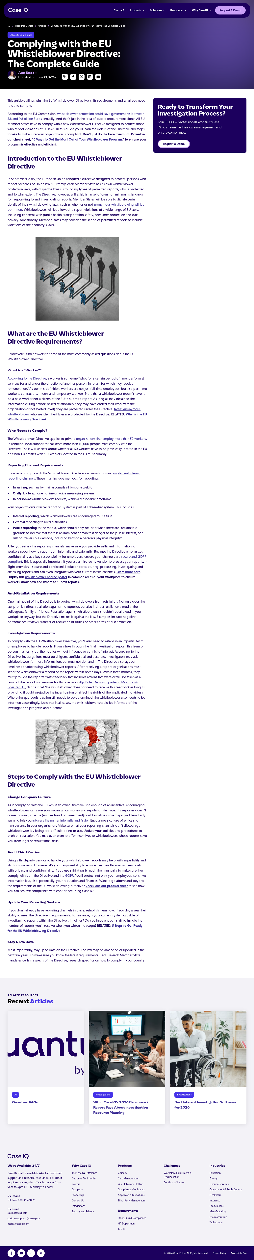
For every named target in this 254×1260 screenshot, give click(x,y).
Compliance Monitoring (131, 1189)
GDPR (69, 876)
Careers (76, 1184)
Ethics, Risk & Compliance (132, 1218)
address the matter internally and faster (60, 820)
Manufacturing (218, 1211)
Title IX (121, 1229)
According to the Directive (27, 378)
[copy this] (65, 77)
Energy (213, 1178)
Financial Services (219, 1184)
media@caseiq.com (18, 1223)
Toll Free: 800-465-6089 (21, 1200)
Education (215, 1172)
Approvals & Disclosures (131, 1195)
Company (77, 1189)
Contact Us (78, 1200)
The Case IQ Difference (84, 1172)
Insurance (215, 1200)
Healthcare (215, 1195)
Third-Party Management (131, 1200)
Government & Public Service (226, 1189)
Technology (216, 1222)
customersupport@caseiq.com (24, 1218)
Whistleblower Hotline (130, 1184)
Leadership (78, 1195)
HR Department (126, 1223)
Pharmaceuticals (218, 1217)
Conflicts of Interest (174, 1182)
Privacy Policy (219, 1253)
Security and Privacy (83, 1211)
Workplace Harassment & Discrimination (177, 1174)
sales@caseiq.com (17, 1212)
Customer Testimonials (84, 1178)
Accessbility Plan (238, 1253)
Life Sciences (216, 1205)
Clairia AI (122, 1172)
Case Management (128, 1178)
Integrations (78, 1205)
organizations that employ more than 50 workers (111, 439)
